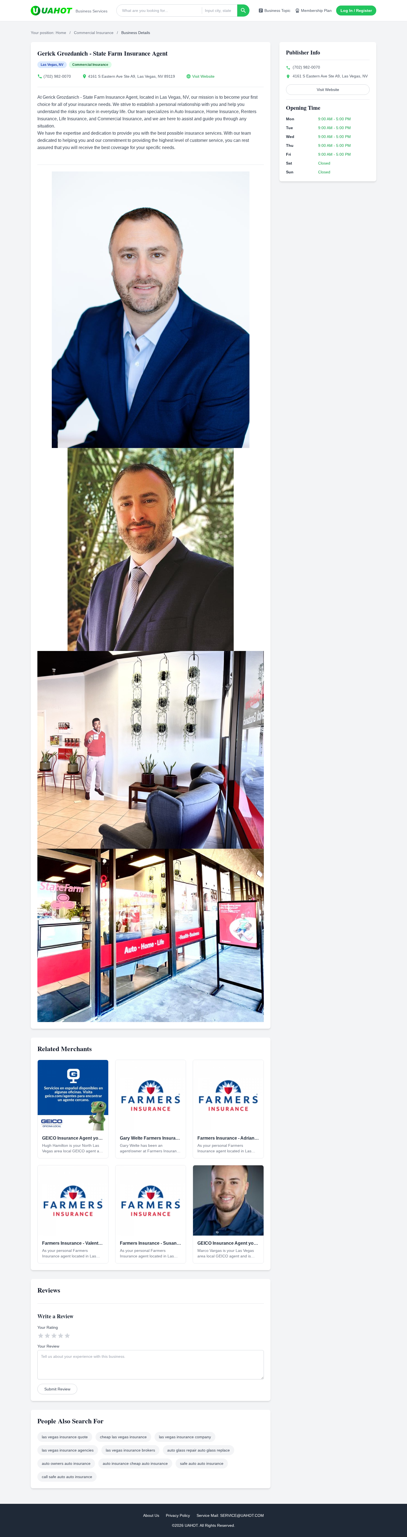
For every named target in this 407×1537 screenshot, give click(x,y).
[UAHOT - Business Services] (51, 10)
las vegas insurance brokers (130, 1450)
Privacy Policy (178, 1515)
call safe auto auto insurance (67, 1477)
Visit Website (203, 76)
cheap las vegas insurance (123, 1437)
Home (61, 32)
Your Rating (47, 1327)
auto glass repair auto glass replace (198, 1450)
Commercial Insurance (94, 32)
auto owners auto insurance (66, 1463)
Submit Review (57, 1389)
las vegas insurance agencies (68, 1450)
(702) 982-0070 (57, 76)
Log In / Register (356, 10)
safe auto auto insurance (201, 1463)
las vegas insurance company (185, 1437)
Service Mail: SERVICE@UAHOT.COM (230, 1515)
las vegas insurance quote (65, 1437)
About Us (151, 1515)
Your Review (48, 1346)
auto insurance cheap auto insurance (135, 1463)
